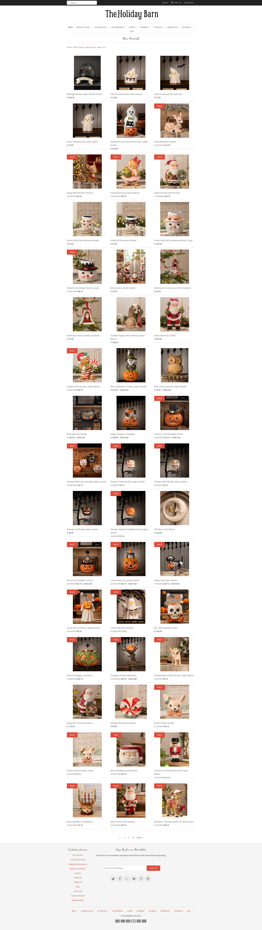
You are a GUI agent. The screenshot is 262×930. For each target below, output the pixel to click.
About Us (78, 878)
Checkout (189, 3)
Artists (133, 27)
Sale (132, 31)
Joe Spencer (101, 27)
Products (159, 27)
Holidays (145, 27)
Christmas (187, 27)
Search (78, 873)
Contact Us (78, 882)
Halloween (172, 27)
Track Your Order (77, 860)
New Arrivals (131, 38)
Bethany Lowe (84, 27)
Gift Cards (78, 891)
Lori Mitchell (118, 27)
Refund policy (78, 900)
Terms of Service (78, 896)
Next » (140, 838)
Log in (165, 3)
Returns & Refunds (77, 869)
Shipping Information (78, 864)
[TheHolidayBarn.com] (131, 15)
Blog (78, 887)
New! (70, 27)
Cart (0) (177, 3)
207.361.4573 (77, 855)
